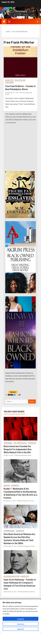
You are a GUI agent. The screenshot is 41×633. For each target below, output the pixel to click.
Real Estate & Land (20, 80)
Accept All (20, 619)
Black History (9, 80)
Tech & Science (9, 82)
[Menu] (9, 21)
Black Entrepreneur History (23, 455)
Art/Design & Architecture (12, 576)
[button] (9, 21)
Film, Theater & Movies (20, 443)
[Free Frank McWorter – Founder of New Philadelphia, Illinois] (20, 62)
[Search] (37, 22)
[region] (20, 616)
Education (7, 485)
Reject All (20, 629)
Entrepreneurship (9, 530)
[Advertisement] (20, 147)
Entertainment (8, 443)
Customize (20, 624)
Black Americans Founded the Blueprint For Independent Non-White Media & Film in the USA (18, 449)
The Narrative (32, 443)
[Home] (4, 21)
